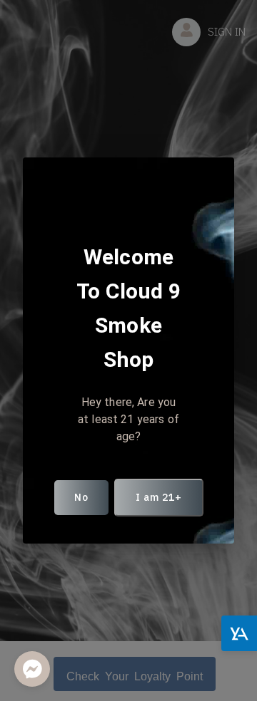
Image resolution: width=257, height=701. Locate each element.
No (81, 497)
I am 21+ (159, 497)
